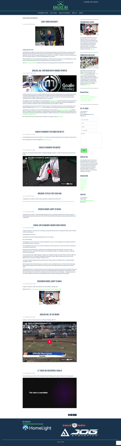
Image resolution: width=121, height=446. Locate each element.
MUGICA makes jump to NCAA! (49, 209)
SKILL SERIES (53, 13)
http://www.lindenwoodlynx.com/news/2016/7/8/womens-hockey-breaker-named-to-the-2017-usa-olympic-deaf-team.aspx (48, 201)
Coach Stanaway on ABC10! (49, 147)
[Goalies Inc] (60, 5)
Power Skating (83, 181)
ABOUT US (74, 13)
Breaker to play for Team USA (50, 193)
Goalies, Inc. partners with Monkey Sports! (49, 71)
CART (91, 2)
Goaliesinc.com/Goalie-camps (29, 114)
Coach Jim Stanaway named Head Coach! (49, 225)
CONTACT (81, 13)
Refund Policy (83, 187)
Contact (82, 189)
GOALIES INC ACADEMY (64, 13)
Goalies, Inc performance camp (64, 110)
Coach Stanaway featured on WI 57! (49, 132)
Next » (74, 414)
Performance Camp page (31, 62)
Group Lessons (83, 184)
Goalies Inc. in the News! (49, 314)
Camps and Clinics (84, 179)
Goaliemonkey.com (53, 100)
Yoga (85, 73)
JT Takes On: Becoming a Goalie (49, 371)
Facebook (60, 116)
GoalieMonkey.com (39, 107)
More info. (93, 48)
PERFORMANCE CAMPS (43, 13)
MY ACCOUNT (87, 2)
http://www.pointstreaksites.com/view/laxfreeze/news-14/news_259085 (46, 289)
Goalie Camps (83, 180)
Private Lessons (83, 183)
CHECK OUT (96, 2)
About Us (82, 188)
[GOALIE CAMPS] (89, 30)
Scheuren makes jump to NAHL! (49, 281)
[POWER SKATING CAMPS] (89, 63)
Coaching (82, 185)
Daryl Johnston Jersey (47, 139)
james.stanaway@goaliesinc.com (87, 200)
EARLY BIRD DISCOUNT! (49, 22)
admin (34, 24)
